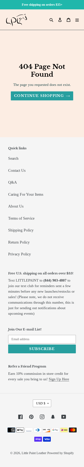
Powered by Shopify (60, 453)
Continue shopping (39, 96)
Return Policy (19, 242)
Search (13, 158)
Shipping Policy (21, 230)
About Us (15, 206)
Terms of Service (21, 218)
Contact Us (16, 170)
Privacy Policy (19, 254)
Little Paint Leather (34, 453)
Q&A (12, 182)
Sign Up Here (59, 379)
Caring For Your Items (25, 194)
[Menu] (77, 20)
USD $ (40, 403)
